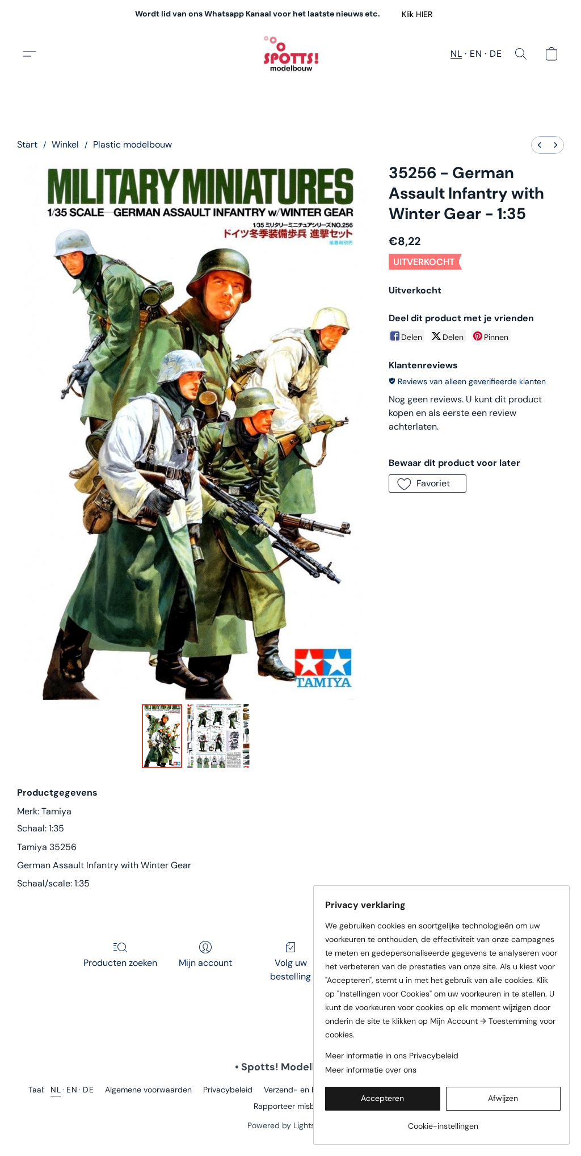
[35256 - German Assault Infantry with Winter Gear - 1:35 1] (218, 736)
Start (27, 144)
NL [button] (456, 54)
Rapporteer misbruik (291, 1106)
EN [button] (476, 54)
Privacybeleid (227, 1089)
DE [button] (496, 54)
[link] (443, 1122)
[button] (417, 14)
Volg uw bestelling (290, 969)
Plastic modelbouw (132, 144)
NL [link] (55, 1089)
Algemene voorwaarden (148, 1089)
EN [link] (71, 1089)
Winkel (65, 144)
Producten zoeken (120, 963)
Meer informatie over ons (370, 1070)
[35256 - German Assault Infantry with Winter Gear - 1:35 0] (162, 736)
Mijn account (205, 963)
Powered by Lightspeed (290, 1125)
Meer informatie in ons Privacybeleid (391, 1055)
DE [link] (88, 1089)
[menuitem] (540, 145)
